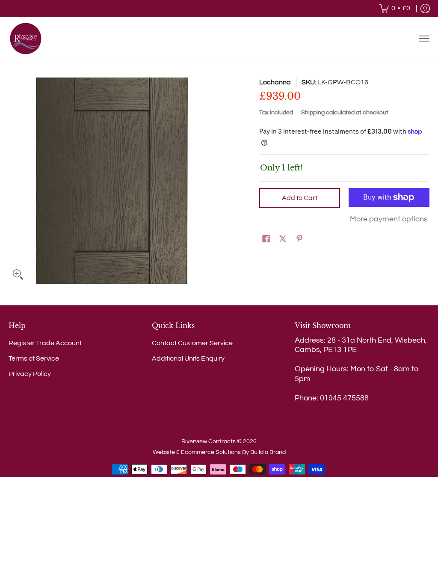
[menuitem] (395, 8)
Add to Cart (299, 197)
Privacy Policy (30, 373)
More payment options (389, 219)
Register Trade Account (45, 343)
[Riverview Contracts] (26, 38)
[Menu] (423, 38)
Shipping (313, 112)
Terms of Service (34, 358)
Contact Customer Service (192, 343)
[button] (266, 239)
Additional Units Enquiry (188, 358)
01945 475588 (344, 398)
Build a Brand (268, 452)
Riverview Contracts (208, 442)
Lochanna (275, 82)
